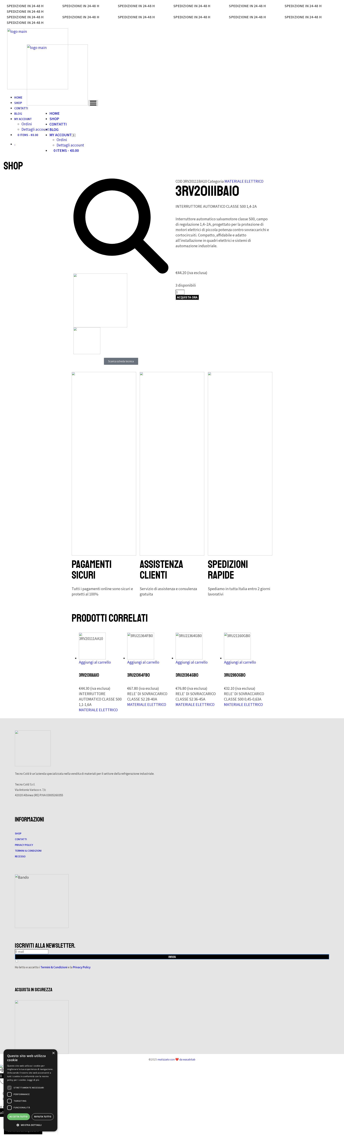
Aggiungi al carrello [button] (95, 662)
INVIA (172, 957)
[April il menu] (93, 103)
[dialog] (30, 1090)
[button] (30, 1125)
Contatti (21, 839)
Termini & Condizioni (28, 850)
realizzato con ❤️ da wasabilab (176, 1059)
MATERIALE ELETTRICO (243, 181)
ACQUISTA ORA (187, 297)
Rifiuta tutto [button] (42, 1116)
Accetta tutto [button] (18, 1116)
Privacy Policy (24, 845)
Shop (18, 833)
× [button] (53, 1053)
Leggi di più (33, 1079)
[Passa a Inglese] (16, 143)
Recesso (20, 856)
